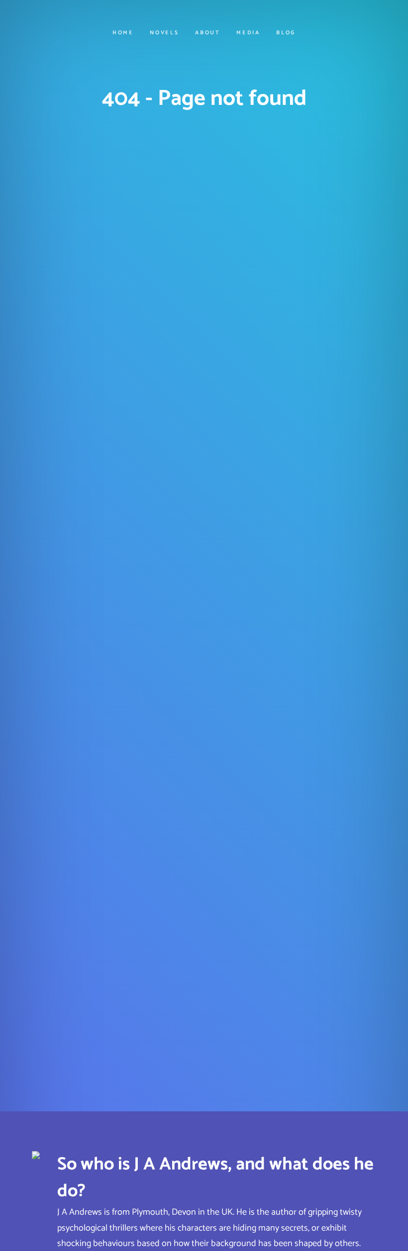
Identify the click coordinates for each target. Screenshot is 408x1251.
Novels (164, 32)
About (207, 32)
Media (248, 32)
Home (123, 32)
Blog (286, 32)
